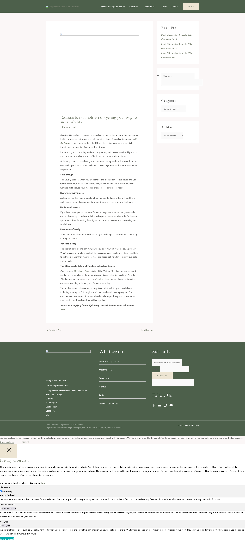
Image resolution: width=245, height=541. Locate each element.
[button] (123, 6)
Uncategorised (69, 127)
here (43, 483)
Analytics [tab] (4, 521)
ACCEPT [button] (25, 441)
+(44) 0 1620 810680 (56, 380)
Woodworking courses (109, 361)
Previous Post (53, 330)
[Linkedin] (159, 405)
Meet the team (105, 369)
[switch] (1, 508)
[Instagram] (165, 405)
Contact (102, 386)
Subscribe (162, 376)
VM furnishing (102, 279)
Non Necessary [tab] (7, 504)
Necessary (7, 491)
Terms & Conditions (108, 403)
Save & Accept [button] (7, 538)
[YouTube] (171, 405)
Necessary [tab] (5, 487)
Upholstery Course (83, 271)
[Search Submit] (158, 75)
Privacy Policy (183, 425)
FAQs (101, 395)
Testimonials (104, 378)
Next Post (147, 330)
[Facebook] (153, 405)
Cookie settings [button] (7, 441)
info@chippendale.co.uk (57, 385)
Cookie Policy (194, 425)
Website (156, 369)
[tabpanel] (122, 499)
